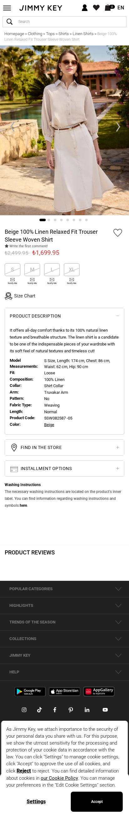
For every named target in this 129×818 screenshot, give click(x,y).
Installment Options (45, 468)
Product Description (35, 315)
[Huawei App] (99, 691)
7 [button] (80, 220)
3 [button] (55, 220)
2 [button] (49, 220)
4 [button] (61, 220)
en (120, 8)
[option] (64, 130)
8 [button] (86, 220)
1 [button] (42, 220)
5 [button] (67, 220)
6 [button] (74, 220)
